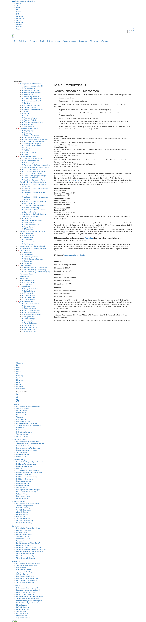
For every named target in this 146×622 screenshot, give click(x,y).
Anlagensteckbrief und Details (74, 255)
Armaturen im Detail (37, 41)
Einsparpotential (29, 295)
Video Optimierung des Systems (27, 556)
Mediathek (19, 22)
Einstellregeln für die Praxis (28, 129)
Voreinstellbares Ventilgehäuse (26, 446)
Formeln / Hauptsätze (30, 107)
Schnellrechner (28, 240)
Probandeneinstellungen (31, 137)
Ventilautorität (28, 124)
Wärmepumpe (24, 276)
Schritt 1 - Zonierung (23, 508)
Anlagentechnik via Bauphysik (33, 289)
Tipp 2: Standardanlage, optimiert (34, 171)
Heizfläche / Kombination (24, 479)
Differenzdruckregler (23, 454)
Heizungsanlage (29, 319)
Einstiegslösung (28, 233)
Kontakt (18, 27)
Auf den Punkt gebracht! (24, 506)
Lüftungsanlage (28, 321)
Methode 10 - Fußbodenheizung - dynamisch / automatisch (34, 215)
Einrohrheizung (24, 250)
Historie (26, 111)
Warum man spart (22, 410)
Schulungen (20, 16)
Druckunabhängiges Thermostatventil (29, 472)
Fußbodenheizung (25, 265)
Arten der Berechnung (23, 530)
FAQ (17, 14)
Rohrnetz (19, 468)
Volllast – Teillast (21, 494)
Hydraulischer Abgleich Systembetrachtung (30, 462)
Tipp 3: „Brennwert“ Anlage (32, 173)
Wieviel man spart (22, 413)
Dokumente (27, 263)
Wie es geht (20, 417)
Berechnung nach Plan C (32, 101)
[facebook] (17, 398)
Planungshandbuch (26, 274)
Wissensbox (105, 41)
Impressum (20, 386)
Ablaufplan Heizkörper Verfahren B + (28, 547)
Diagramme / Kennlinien (31, 105)
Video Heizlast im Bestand (25, 554)
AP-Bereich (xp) (28, 94)
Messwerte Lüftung (30, 327)
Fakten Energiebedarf (31, 304)
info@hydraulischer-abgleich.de (24, 1)
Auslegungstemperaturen (32, 90)
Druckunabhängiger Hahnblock (26, 450)
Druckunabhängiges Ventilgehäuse (28, 448)
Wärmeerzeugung (22, 434)
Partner (18, 12)
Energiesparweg (29, 306)
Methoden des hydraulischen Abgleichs (32, 182)
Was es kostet (21, 415)
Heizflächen (20, 428)
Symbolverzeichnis (29, 152)
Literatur (26, 154)
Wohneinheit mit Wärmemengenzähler (36, 165)
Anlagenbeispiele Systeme (28, 156)
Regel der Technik (29, 120)
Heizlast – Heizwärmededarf (33, 109)
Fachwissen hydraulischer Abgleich (31, 86)
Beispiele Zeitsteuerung (24, 523)
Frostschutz (89, 238)
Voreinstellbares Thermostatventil (27, 470)
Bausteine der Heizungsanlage (26, 423)
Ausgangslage (28, 131)
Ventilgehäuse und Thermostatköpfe (28, 425)
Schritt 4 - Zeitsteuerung (24, 520)
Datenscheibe (21, 567)
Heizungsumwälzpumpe (24, 466)
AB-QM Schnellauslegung (25, 582)
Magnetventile (28, 284)
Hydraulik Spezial (25, 278)
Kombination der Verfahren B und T (28, 543)
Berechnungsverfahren (24, 534)
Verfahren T (20, 541)
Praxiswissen (28, 255)
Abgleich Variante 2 (22, 514)
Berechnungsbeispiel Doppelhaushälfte (29, 551)
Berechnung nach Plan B (32, 99)
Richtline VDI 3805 (22, 532)
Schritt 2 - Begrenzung (24, 510)
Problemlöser (28, 237)
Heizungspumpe (21, 430)
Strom (77, 180)
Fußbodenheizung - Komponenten (35, 267)
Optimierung (20, 516)
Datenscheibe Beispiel (23, 570)
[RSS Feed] (17, 401)
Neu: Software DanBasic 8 (25, 576)
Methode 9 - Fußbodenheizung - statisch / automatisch (34, 211)
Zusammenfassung (22, 498)
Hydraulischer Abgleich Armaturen (27, 441)
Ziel (17, 5)
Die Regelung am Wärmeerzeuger (28, 490)
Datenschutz (20, 388)
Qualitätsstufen (28, 116)
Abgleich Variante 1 (22, 512)
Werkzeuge (94, 41)
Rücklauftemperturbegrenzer (33, 259)
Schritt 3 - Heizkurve (23, 518)
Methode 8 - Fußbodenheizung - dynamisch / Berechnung (34, 206)
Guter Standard (28, 235)
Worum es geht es (22, 408)
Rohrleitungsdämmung (24, 432)
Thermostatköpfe (22, 452)
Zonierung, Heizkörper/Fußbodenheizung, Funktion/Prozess (32, 220)
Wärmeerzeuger (21, 487)
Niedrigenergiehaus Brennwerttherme (36, 167)
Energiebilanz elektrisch (31, 312)
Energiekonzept (28, 316)
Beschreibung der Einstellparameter (35, 139)
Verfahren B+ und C (23, 539)
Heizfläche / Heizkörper (24, 475)
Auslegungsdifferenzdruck (32, 92)
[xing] (17, 395)
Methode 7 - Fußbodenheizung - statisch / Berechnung (34, 202)
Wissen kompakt (29, 126)
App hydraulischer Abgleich (25, 572)
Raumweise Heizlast (23, 421)
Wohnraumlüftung (29, 282)
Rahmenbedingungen (30, 118)
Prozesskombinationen (31, 225)
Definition (26, 103)
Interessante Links (29, 331)
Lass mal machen (29, 242)
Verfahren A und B (22, 536)
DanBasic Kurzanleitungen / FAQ (27, 578)
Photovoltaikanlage (30, 323)
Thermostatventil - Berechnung (26, 565)
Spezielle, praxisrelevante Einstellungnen (31, 147)
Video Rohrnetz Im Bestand (25, 558)
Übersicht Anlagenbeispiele (32, 158)
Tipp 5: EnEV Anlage (30, 178)
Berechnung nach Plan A (32, 96)
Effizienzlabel (28, 293)
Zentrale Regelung (22, 436)
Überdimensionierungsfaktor (33, 122)
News (18, 7)
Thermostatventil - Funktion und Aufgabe (30, 444)
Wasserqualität (28, 280)
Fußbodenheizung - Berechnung (34, 269)
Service (18, 20)
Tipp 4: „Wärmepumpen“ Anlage (34, 176)
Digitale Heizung (29, 291)
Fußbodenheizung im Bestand (26, 580)
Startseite (19, 3)
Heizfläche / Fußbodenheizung (26, 477)
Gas (70, 180)
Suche (18, 29)
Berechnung (83, 41)
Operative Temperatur (31, 135)
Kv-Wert (26, 114)
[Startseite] (14, 41)
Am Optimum (28, 244)
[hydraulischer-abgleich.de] (13, 35)
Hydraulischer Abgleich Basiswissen (28, 406)
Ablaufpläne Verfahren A (24, 545)
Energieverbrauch (29, 329)
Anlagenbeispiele (29, 227)
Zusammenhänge (29, 308)
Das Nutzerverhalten (23, 496)
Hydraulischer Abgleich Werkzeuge (28, 563)
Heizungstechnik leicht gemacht (30, 84)
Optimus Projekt (29, 299)
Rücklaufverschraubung (24, 481)
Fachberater (20, 18)
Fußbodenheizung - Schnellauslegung (36, 272)
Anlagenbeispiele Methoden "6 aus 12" (32, 231)
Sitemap (19, 24)
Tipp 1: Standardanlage (31, 169)
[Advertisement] (73, 64)
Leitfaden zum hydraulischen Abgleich (32, 246)
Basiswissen (23, 41)
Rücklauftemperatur (23, 483)
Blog (17, 10)
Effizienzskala (28, 229)
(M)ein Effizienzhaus (26, 302)
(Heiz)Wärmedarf (22, 419)
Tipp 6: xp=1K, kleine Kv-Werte (34, 180)
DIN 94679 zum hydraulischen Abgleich (32, 248)
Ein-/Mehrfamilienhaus (31, 161)
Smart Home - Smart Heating (26, 492)
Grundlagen (27, 133)
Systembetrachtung (53, 41)
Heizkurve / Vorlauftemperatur (26, 464)
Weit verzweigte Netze (31, 163)
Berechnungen (28, 325)
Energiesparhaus (29, 297)
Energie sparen (24, 287)
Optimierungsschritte (30, 257)
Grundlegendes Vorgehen (32, 143)
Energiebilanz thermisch (31, 310)
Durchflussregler (21, 456)
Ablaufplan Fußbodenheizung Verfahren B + (31, 549)
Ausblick (26, 150)
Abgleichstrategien (69, 41)
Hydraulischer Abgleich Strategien (27, 503)
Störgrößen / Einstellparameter (34, 141)
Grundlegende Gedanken (32, 314)
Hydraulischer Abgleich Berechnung (28, 528)
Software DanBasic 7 (23, 574)
